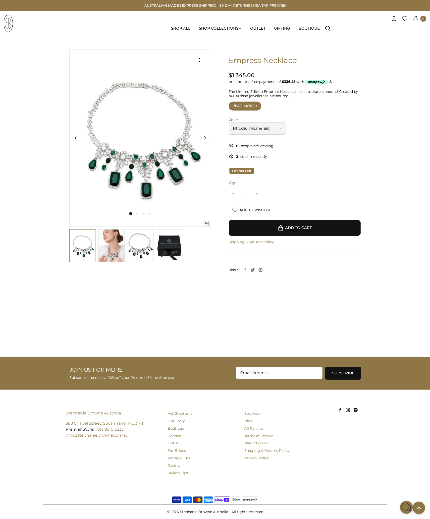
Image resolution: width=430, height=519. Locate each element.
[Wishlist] (405, 19)
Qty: (232, 183)
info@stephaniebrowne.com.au (97, 435)
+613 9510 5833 (109, 429)
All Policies (253, 428)
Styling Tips (178, 473)
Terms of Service (258, 436)
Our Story (176, 421)
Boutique (176, 428)
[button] (137, 214)
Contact (175, 436)
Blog (248, 421)
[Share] (245, 270)
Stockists (252, 413)
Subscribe (343, 373)
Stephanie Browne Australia (93, 413)
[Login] (394, 19)
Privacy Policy (256, 458)
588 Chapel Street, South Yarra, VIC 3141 (104, 423)
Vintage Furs (179, 458)
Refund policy (256, 443)
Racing (174, 465)
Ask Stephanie (180, 413)
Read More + (245, 106)
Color (233, 120)
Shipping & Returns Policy (251, 242)
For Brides (177, 450)
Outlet (173, 443)
